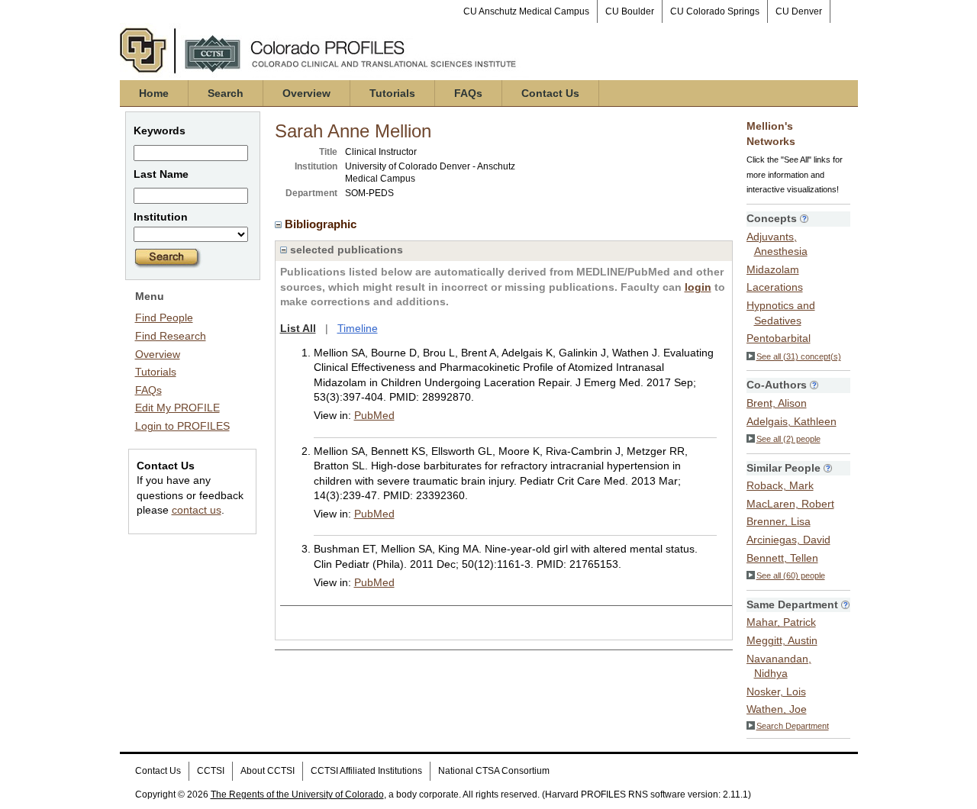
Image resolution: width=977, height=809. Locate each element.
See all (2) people (788, 438)
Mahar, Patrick (781, 622)
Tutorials (392, 93)
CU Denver (798, 11)
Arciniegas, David (788, 539)
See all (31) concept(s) (798, 356)
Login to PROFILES (182, 426)
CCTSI (210, 770)
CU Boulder (629, 11)
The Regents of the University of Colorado (297, 794)
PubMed (374, 415)
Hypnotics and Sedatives (780, 313)
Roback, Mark (780, 485)
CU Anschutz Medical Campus (526, 11)
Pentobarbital (778, 338)
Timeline (357, 328)
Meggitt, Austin (781, 640)
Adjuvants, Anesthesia (777, 244)
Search (225, 93)
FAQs (468, 93)
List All (298, 328)
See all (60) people (790, 575)
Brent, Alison (776, 403)
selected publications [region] (345, 249)
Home (154, 93)
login (698, 287)
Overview (306, 93)
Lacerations (774, 287)
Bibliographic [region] (322, 224)
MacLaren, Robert (790, 504)
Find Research (170, 336)
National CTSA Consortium (494, 770)
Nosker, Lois (776, 691)
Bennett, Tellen (782, 558)
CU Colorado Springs (714, 11)
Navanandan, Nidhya (778, 666)
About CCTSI (267, 770)
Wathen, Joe (776, 709)
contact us (196, 510)
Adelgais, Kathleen (791, 421)
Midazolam (772, 269)
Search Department (792, 725)
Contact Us (550, 93)
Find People (164, 317)
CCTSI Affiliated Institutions (366, 770)
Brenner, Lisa (778, 521)
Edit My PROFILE (177, 407)
